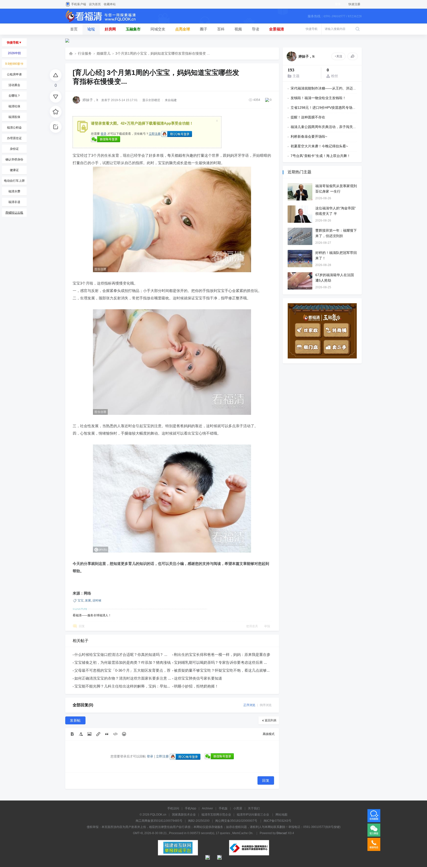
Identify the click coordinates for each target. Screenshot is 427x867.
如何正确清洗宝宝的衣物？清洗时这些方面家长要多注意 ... (122, 678)
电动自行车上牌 (14, 180)
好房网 (110, 29)
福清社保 (14, 106)
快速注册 (354, 4)
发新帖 (75, 720)
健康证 (14, 170)
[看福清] (103, 22)
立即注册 (155, 133)
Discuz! (282, 833)
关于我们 (254, 808)
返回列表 (271, 720)
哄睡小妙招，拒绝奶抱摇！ (196, 686)
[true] (358, 29)
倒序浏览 (266, 705)
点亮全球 (182, 29)
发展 (88, 600)
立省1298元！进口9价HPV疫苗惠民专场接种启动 (328, 108)
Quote (106, 734)
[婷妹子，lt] (292, 56)
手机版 (223, 808)
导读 (255, 29)
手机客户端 (78, 4)
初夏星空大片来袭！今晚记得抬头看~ (319, 146)
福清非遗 (14, 202)
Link (98, 734)
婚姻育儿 (103, 53)
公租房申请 (14, 74)
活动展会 (14, 85)
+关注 (338, 56)
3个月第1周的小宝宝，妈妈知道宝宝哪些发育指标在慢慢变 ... (162, 53)
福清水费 (14, 191)
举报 (267, 626)
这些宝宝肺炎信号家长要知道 (198, 678)
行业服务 (85, 53)
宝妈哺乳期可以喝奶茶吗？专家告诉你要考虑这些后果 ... (220, 662)
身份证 (14, 149)
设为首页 (95, 4)
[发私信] (352, 56)
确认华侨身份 (14, 159)
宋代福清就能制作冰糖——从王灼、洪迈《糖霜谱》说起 (334, 88)
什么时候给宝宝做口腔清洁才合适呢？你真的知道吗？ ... (120, 654)
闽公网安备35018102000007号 (236, 821)
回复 (82, 626)
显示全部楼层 (151, 100)
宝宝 (81, 600)
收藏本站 (110, 4)
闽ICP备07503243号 (277, 821)
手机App (190, 808)
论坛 (91, 29)
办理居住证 (14, 138)
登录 (104, 133)
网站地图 (281, 814)
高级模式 (269, 734)
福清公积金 (14, 127)
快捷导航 (312, 29)
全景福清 (276, 29)
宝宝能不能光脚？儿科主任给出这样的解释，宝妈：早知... (122, 686)
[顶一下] (56, 75)
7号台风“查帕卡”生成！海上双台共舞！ (320, 156)
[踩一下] (56, 97)
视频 (238, 29)
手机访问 (173, 808)
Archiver (207, 808)
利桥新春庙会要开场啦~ (309, 136)
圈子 (203, 29)
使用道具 (252, 626)
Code (115, 734)
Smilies (124, 734)
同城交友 (157, 29)
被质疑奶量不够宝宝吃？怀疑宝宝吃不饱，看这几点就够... (222, 670)
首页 (74, 29)
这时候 (96, 600)
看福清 (71, 53)
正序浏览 (249, 705)
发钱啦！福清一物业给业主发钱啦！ (318, 98)
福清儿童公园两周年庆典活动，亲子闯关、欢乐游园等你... (335, 127)
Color (80, 734)
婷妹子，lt (90, 100)
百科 (221, 29)
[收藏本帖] (56, 112)
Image (89, 734)
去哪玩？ (14, 95)
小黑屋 (237, 808)
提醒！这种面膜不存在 (308, 117)
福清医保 (14, 117)
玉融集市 (133, 29)
